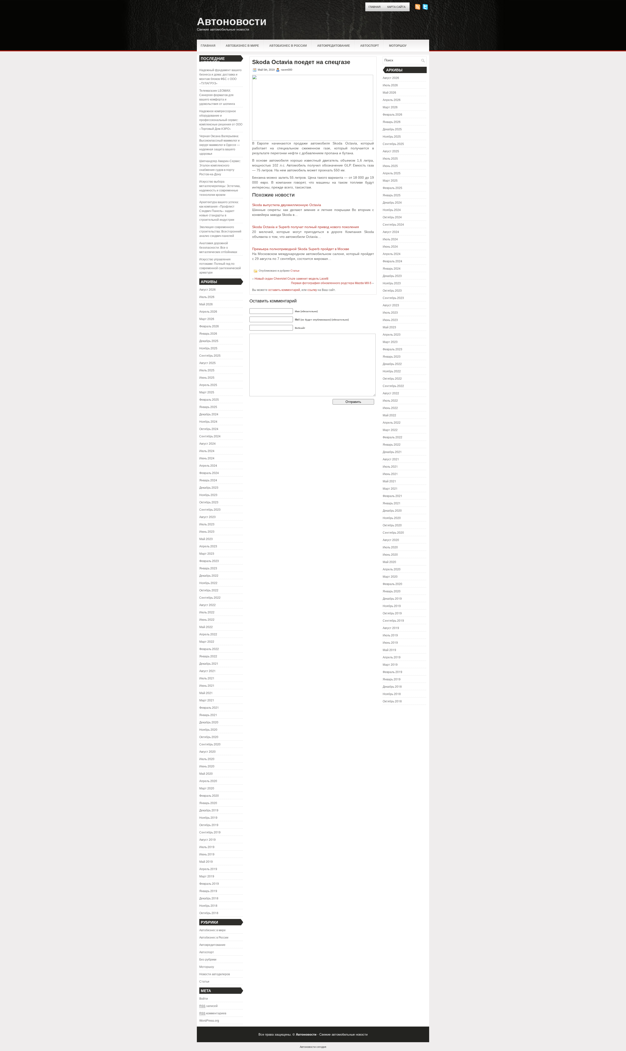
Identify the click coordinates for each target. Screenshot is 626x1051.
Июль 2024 (206, 451)
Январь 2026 (208, 333)
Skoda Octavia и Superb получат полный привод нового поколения (305, 227)
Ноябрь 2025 (208, 348)
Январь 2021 (208, 715)
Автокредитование (333, 45)
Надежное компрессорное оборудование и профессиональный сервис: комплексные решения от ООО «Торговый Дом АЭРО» (220, 120)
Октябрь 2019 (208, 825)
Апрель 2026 (208, 311)
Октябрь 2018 (208, 913)
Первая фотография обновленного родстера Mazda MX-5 (331, 283)
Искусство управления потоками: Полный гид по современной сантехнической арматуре (220, 265)
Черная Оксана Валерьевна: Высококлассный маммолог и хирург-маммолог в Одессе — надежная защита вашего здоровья (219, 144)
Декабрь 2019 (208, 810)
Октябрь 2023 (208, 502)
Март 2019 (206, 876)
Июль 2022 (206, 612)
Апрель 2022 (208, 634)
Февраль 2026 (209, 326)
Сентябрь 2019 (210, 832)
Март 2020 (206, 788)
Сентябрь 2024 (210, 436)
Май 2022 (206, 627)
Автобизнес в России (288, 45)
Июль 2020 (206, 759)
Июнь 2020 (206, 766)
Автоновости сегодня (313, 1047)
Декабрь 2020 (208, 722)
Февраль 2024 (209, 473)
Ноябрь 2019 (208, 817)
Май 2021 (206, 693)
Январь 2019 (208, 891)
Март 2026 (206, 319)
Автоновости (232, 21)
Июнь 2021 (206, 685)
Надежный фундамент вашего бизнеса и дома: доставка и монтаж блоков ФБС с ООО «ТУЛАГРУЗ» (220, 76)
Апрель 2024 (208, 465)
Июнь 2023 (206, 531)
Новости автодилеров (214, 974)
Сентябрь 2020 (210, 744)
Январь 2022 (208, 656)
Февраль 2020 (209, 795)
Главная (374, 6)
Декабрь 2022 (208, 575)
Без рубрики (207, 959)
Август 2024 (207, 443)
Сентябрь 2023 (210, 509)
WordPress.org (209, 1020)
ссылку (312, 290)
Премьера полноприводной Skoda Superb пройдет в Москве (300, 249)
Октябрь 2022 (208, 590)
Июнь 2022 (206, 619)
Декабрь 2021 (208, 663)
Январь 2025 (208, 407)
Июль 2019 (206, 847)
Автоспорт (369, 45)
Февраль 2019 (209, 883)
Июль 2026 (206, 297)
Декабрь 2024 (208, 414)
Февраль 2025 (209, 399)
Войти (203, 998)
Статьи (204, 981)
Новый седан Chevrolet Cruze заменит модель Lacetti (291, 278)
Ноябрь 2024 (208, 421)
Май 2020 (206, 773)
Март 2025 (206, 392)
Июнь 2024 (206, 458)
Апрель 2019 (208, 869)
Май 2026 (206, 304)
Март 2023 (206, 553)
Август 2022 (207, 605)
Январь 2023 (208, 568)
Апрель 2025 (208, 385)
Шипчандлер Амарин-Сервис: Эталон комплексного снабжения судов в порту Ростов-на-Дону (220, 167)
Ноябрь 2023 (208, 495)
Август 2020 (207, 751)
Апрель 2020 (208, 781)
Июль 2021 (206, 678)
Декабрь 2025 (208, 341)
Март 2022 (206, 641)
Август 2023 (207, 517)
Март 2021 (206, 700)
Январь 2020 (208, 803)
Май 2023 (206, 539)
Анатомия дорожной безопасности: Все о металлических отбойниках (218, 247)
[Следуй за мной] (425, 8)
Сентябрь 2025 (210, 355)
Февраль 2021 (209, 707)
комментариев (212, 1013)
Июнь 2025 (206, 377)
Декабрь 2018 (208, 898)
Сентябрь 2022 (210, 597)
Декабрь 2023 (208, 487)
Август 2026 (207, 289)
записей (208, 1006)
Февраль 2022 (209, 649)
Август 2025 (207, 363)
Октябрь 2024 (208, 429)
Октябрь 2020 (208, 737)
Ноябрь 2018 (208, 905)
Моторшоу (397, 45)
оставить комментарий (284, 290)
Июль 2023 (206, 524)
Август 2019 (207, 839)
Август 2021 (207, 671)
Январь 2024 (208, 480)
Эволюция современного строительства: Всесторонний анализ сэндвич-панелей (220, 231)
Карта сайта (396, 6)
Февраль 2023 (209, 561)
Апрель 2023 (208, 546)
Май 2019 (206, 861)
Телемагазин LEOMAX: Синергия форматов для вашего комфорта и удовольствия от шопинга (217, 97)
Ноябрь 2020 (208, 729)
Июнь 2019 (206, 854)
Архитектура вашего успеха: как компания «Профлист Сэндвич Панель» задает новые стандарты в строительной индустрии (219, 210)
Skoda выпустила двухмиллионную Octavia (286, 205)
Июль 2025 (206, 370)
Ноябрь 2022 (208, 583)
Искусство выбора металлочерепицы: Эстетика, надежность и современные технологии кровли (219, 188)
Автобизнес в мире (242, 45)
